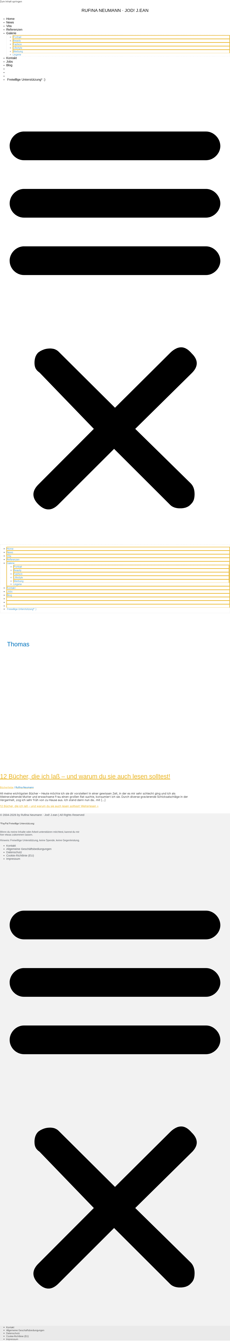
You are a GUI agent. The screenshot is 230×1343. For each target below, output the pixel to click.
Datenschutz (14, 852)
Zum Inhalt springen (11, 1)
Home (10, 18)
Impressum (13, 858)
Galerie (11, 33)
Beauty (17, 40)
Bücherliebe (6, 787)
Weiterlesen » (49, 806)
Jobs (9, 61)
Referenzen (14, 29)
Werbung (18, 51)
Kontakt (11, 58)
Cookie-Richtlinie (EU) (20, 855)
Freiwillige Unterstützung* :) (25, 79)
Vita (9, 26)
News (10, 22)
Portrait (17, 37)
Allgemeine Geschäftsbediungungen (28, 849)
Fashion (17, 44)
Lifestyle (17, 47)
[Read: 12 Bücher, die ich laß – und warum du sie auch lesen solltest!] (80, 765)
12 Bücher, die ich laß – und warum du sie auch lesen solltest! (85, 776)
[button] (115, 314)
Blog (9, 65)
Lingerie (17, 54)
